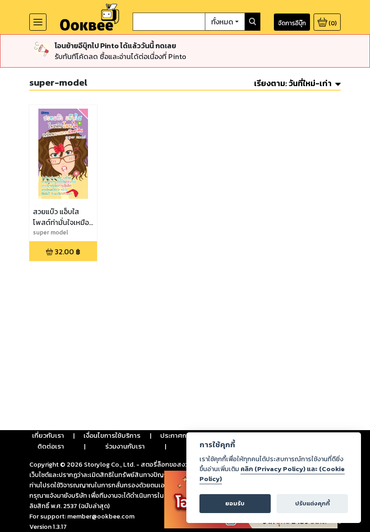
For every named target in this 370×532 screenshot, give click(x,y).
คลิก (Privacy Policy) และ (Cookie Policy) (272, 474)
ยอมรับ (235, 503)
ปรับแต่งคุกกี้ (312, 503)
